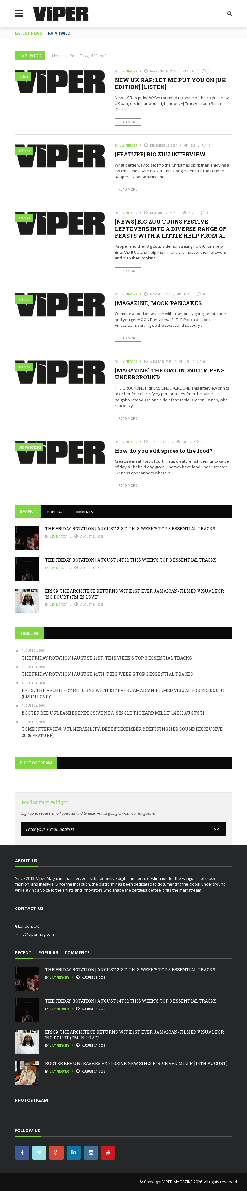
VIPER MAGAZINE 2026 (182, 1181)
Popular (55, 512)
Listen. (24, 76)
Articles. (25, 150)
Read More (128, 122)
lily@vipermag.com (37, 934)
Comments (83, 512)
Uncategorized (30, 447)
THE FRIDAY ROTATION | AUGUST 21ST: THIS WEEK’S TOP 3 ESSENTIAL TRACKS (130, 528)
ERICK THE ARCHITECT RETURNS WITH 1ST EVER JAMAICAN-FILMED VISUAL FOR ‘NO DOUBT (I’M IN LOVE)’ (134, 593)
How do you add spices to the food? (164, 450)
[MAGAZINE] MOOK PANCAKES (158, 303)
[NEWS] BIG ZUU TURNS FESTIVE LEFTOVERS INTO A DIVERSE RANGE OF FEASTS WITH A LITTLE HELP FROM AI (170, 228)
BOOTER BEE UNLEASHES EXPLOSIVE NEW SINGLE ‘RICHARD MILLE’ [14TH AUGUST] (136, 1063)
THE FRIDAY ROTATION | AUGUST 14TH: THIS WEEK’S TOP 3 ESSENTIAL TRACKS (131, 560)
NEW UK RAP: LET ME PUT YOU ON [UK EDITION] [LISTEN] (170, 83)
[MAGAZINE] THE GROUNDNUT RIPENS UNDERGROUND (169, 374)
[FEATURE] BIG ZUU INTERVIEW (160, 154)
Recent (28, 511)
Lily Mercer (128, 71)
